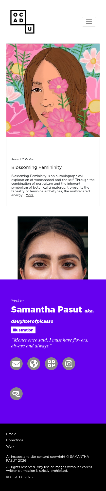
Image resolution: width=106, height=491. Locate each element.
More (30, 195)
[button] (16, 363)
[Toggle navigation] (89, 22)
